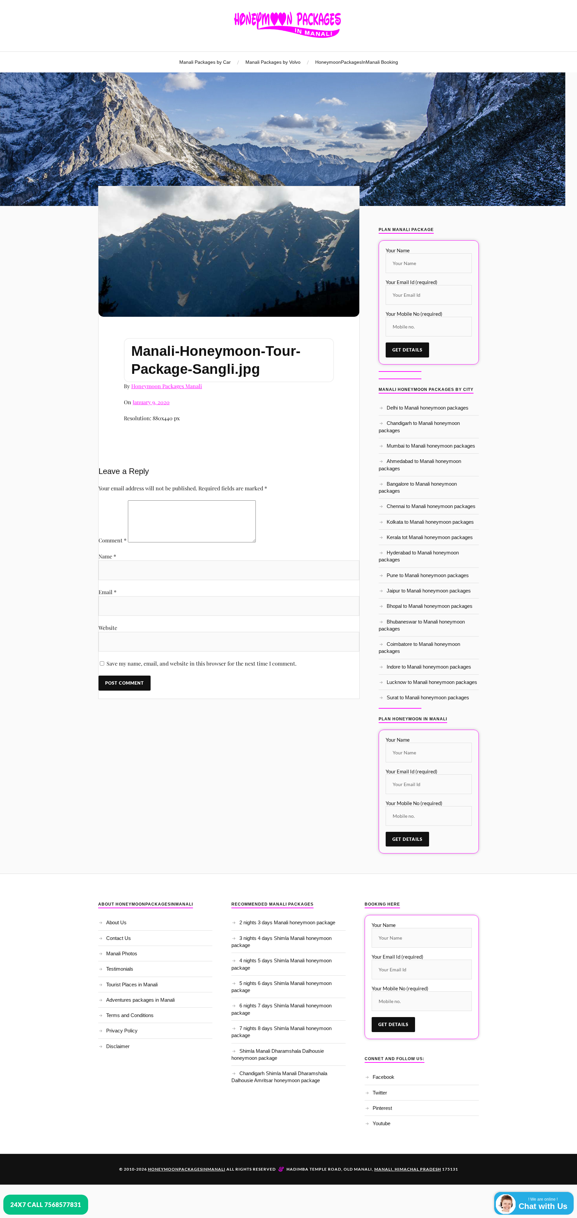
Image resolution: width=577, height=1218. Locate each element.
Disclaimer (118, 1046)
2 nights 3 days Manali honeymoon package (287, 922)
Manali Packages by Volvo (273, 62)
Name (107, 556)
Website (108, 627)
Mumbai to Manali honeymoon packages (431, 446)
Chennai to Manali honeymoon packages (431, 506)
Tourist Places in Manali (132, 984)
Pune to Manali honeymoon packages (428, 575)
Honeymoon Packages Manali (166, 386)
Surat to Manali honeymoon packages (428, 697)
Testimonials (119, 969)
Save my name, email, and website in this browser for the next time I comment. (202, 663)
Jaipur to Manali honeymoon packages (429, 590)
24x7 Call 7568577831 (45, 1204)
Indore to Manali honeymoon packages (429, 667)
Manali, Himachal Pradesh (407, 1169)
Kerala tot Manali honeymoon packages (430, 537)
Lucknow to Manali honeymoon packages (432, 682)
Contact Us (118, 938)
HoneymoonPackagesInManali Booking (356, 62)
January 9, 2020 (151, 402)
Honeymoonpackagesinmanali (186, 1169)
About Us (116, 922)
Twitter (380, 1092)
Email (108, 591)
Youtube (381, 1123)
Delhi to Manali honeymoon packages (427, 408)
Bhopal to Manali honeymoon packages (429, 606)
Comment (113, 540)
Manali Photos (121, 953)
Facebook (383, 1077)
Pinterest (382, 1108)
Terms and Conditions (130, 1015)
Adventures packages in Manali (140, 1000)
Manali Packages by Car (205, 62)
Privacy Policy (122, 1030)
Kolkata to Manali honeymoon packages (430, 522)
